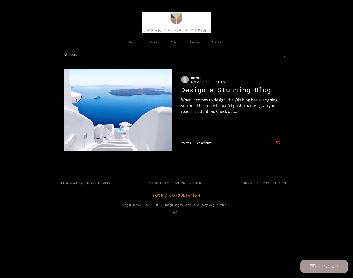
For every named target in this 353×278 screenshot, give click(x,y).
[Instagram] (175, 212)
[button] (283, 55)
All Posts (70, 54)
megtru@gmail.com (178, 205)
